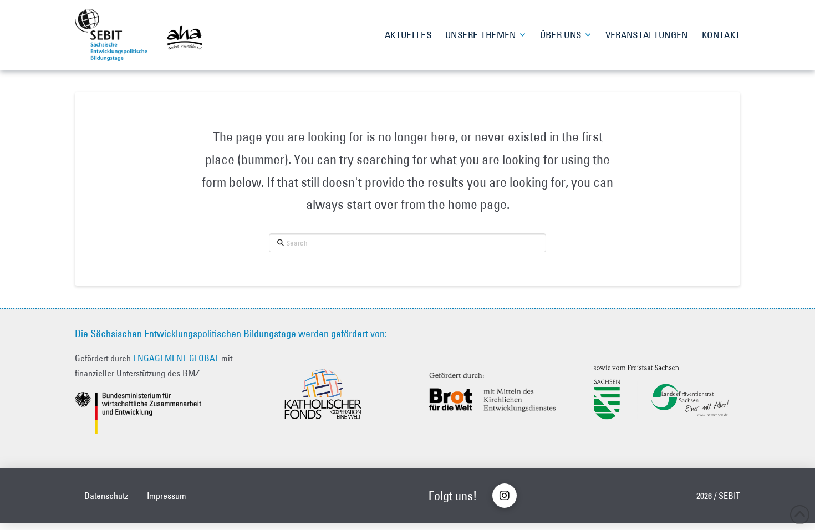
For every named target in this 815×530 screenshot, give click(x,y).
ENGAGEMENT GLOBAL (176, 358)
